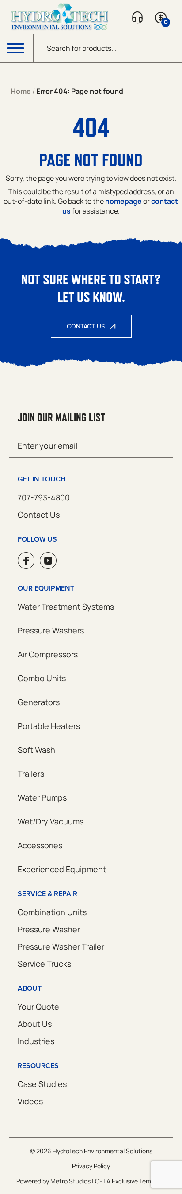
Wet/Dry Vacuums (50, 821)
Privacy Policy (91, 1166)
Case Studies (42, 1084)
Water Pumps (42, 797)
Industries (36, 1041)
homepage (123, 201)
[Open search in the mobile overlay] (108, 48)
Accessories (40, 845)
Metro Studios (70, 1181)
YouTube (48, 560)
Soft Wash (36, 749)
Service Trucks (44, 963)
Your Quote (38, 1006)
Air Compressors (48, 654)
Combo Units (42, 678)
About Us (35, 1024)
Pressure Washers (51, 630)
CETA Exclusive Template (130, 1181)
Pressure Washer (49, 929)
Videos (30, 1101)
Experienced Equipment (62, 869)
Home (21, 91)
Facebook (26, 560)
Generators (39, 702)
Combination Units (52, 912)
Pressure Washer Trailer (61, 946)
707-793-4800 (44, 497)
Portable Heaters (49, 726)
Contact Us (86, 326)
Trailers (31, 773)
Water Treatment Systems (66, 606)
